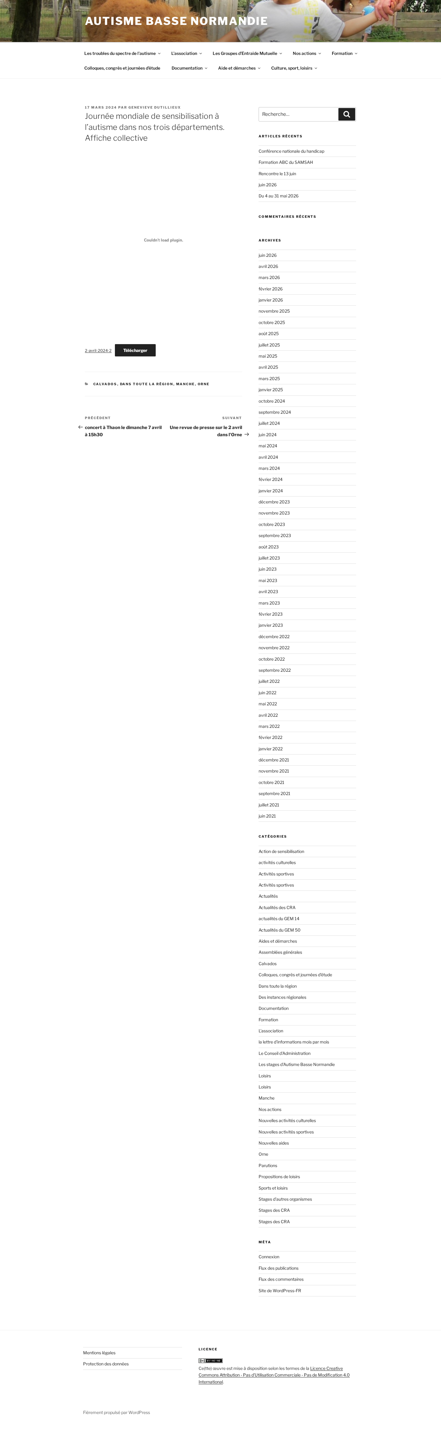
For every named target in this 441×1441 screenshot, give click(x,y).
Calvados (105, 384)
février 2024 (271, 479)
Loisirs (265, 1075)
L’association (184, 53)
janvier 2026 (271, 299)
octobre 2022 (272, 659)
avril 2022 (268, 715)
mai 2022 (268, 703)
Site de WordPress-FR (280, 1290)
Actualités (268, 896)
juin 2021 (267, 815)
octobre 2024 (272, 401)
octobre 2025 (272, 322)
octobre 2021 (271, 782)
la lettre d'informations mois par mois (294, 1041)
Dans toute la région (146, 384)
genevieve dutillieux (154, 107)
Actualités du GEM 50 (280, 929)
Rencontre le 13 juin (277, 173)
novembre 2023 (274, 512)
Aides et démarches (278, 941)
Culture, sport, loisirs (291, 68)
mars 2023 (269, 602)
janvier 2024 (271, 490)
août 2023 (269, 546)
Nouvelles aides (274, 1142)
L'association (271, 1030)
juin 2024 (268, 434)
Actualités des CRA (277, 907)
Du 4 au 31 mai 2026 (278, 195)
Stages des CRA (274, 1210)
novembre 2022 (274, 647)
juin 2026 (268, 184)
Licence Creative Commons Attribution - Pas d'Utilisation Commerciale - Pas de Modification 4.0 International (274, 1375)
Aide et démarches (237, 68)
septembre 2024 (275, 412)
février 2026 (271, 288)
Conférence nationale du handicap (291, 151)
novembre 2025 (274, 311)
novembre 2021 (274, 770)
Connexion (269, 1256)
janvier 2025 (271, 389)
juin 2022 (267, 692)
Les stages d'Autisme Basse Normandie (297, 1064)
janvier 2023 (271, 625)
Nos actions (304, 53)
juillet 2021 (269, 804)
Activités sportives (276, 873)
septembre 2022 (275, 670)
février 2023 (271, 614)
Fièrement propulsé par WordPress (116, 1412)
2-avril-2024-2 (98, 350)
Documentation (187, 68)
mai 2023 (268, 580)
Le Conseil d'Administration (284, 1053)
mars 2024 (269, 468)
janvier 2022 (271, 748)
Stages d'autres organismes (285, 1199)
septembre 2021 (274, 793)
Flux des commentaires (281, 1279)
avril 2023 (268, 591)
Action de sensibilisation (281, 851)
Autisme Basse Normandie (176, 21)
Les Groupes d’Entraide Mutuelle (245, 53)
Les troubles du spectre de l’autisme (120, 53)
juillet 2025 (269, 344)
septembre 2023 (275, 535)
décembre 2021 (274, 759)
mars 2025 (269, 378)
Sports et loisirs (273, 1187)
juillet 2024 (269, 423)
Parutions (268, 1165)
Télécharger (135, 350)
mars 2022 (269, 726)
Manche (185, 384)
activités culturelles (277, 862)
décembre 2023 (274, 501)
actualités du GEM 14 (279, 918)
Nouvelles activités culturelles (287, 1120)
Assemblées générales (280, 952)
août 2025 (269, 333)
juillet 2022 (269, 681)
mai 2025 (268, 356)
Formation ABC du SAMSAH (286, 162)
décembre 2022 (274, 636)
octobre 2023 (272, 524)
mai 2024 (268, 445)
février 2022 (270, 737)
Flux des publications (278, 1268)
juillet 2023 (269, 557)
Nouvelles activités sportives (286, 1131)
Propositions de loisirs (279, 1176)
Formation (342, 53)
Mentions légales (99, 1352)
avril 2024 (268, 457)
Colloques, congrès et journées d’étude (122, 68)
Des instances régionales (282, 997)
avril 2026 (268, 266)
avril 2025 (268, 367)
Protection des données (106, 1363)
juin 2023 (268, 569)
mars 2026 (269, 277)
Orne (204, 384)
